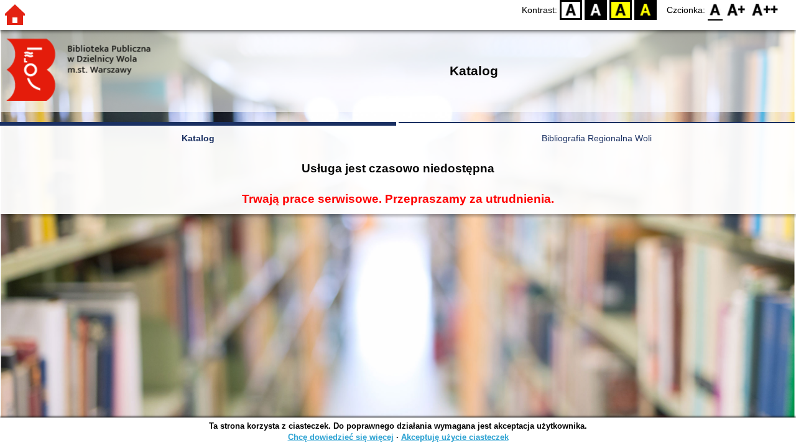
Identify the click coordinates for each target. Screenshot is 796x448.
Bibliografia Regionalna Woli (597, 138)
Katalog (198, 138)
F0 (715, 9)
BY (645, 9)
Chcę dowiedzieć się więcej (341, 437)
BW (596, 9)
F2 (765, 9)
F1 (737, 9)
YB (620, 9)
